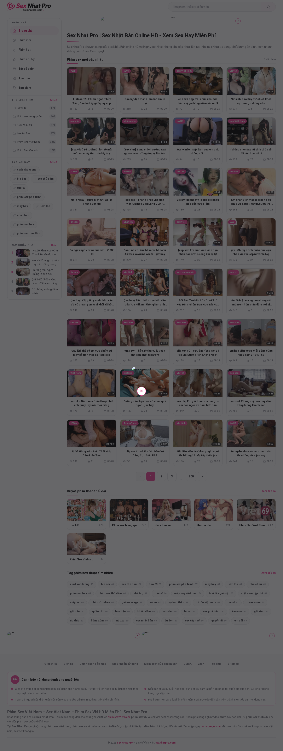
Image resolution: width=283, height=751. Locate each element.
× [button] (141, 390)
